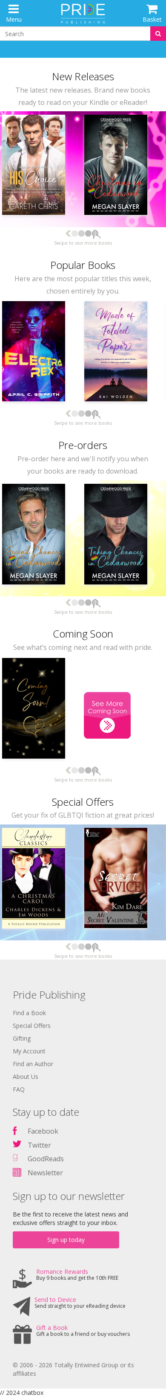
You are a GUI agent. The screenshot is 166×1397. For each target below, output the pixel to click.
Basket (152, 19)
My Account (29, 1051)
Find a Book (29, 1013)
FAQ (19, 1089)
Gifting (22, 1038)
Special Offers (32, 1026)
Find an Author (33, 1064)
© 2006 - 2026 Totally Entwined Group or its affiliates (73, 1369)
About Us (25, 1076)
